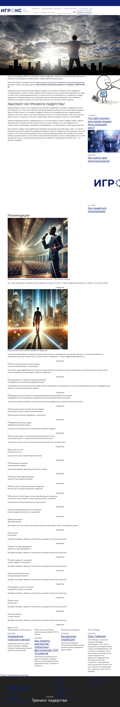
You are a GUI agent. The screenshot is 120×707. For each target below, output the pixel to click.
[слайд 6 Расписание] (66, 674)
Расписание (83, 9)
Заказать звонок (84, 12)
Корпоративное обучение (51, 9)
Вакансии (58, 682)
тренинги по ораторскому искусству (71, 82)
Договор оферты (61, 693)
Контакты (51, 12)
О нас (36, 12)
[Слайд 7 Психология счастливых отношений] (70, 674)
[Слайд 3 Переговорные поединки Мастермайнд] (56, 674)
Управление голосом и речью (19, 637)
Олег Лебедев (97, 636)
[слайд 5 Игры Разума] (63, 674)
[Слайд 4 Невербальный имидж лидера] (60, 674)
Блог (91, 9)
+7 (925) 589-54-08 (6, 3)
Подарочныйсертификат (13, 679)
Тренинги (35, 9)
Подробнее (60, 287)
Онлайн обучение (69, 9)
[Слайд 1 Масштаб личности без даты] (49, 674)
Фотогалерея (60, 686)
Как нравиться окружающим (97, 209)
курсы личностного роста (46, 82)
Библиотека (95, 689)
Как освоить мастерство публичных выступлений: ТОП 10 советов (46, 647)
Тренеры (58, 680)
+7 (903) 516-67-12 (14, 696)
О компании (59, 677)
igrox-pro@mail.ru (14, 699)
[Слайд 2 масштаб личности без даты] (53, 674)
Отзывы (43, 12)
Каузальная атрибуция (68, 637)
